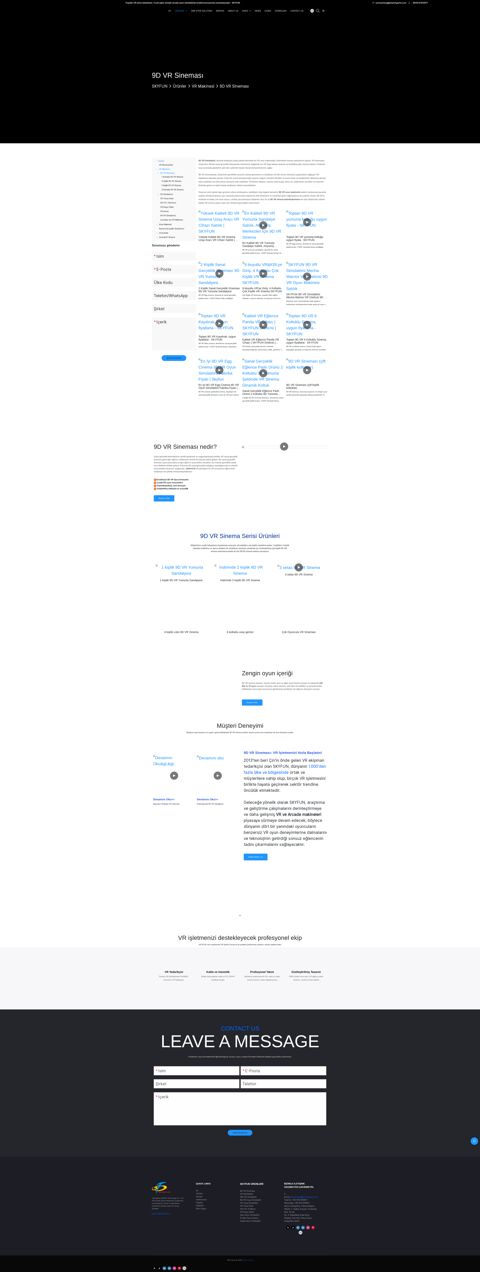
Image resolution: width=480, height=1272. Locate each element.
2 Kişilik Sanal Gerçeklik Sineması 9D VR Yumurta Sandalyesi (219, 290)
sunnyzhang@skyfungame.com (391, 3)
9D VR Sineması (234, 86)
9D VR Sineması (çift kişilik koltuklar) (302, 386)
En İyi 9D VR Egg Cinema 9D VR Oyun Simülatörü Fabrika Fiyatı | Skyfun (218, 386)
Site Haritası (248, 1260)
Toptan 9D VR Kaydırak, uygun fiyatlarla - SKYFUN (217, 338)
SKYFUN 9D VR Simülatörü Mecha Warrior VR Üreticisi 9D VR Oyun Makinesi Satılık (307, 296)
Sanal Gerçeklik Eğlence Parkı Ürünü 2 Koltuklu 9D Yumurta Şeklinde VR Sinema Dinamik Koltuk (260, 392)
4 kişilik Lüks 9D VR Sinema (181, 632)
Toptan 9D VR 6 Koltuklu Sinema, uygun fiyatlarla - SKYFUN (306, 341)
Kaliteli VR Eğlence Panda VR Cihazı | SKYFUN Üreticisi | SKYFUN (260, 341)
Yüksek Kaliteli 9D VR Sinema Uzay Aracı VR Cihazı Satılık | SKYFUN (216, 239)
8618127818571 (420, 3)
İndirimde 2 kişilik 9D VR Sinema (240, 580)
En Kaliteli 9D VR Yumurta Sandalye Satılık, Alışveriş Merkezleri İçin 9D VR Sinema (260, 245)
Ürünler (179, 86)
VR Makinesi (203, 86)
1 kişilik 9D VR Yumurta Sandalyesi (181, 580)
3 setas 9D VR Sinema (299, 574)
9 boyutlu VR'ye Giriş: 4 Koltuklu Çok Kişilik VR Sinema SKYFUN (262, 290)
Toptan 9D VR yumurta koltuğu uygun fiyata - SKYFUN (304, 239)
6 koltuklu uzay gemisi (240, 632)
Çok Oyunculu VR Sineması (299, 632)
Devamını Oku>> (163, 799)
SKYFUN (160, 86)
